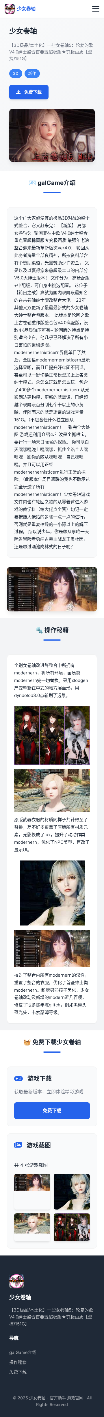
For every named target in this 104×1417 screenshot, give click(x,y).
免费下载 (33, 92)
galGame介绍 (22, 1352)
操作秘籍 (18, 1362)
